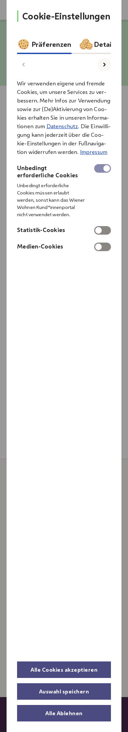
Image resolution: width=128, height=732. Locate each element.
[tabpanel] (64, 163)
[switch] (102, 230)
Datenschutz (62, 126)
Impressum (93, 152)
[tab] (44, 46)
